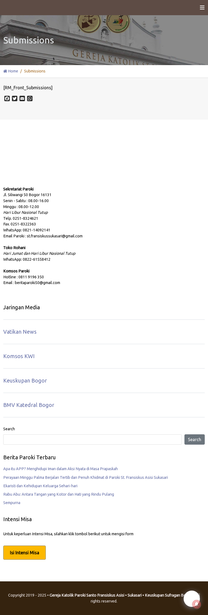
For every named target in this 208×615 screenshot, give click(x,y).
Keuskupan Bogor (25, 380)
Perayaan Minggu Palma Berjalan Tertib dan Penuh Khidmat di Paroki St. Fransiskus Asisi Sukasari (85, 477)
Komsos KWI (19, 356)
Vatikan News (20, 332)
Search (9, 429)
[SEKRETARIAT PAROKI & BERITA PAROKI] (43, 165)
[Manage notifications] (196, 604)
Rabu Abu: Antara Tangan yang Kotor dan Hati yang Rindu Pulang (58, 494)
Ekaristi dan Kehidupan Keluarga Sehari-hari (40, 486)
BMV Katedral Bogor (28, 405)
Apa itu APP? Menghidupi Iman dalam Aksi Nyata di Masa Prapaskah (60, 469)
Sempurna (11, 503)
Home (12, 71)
